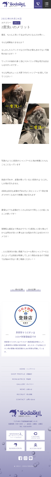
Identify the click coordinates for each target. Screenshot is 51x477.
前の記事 (19, 289)
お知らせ (16, 23)
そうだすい (25, 421)
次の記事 (32, 289)
